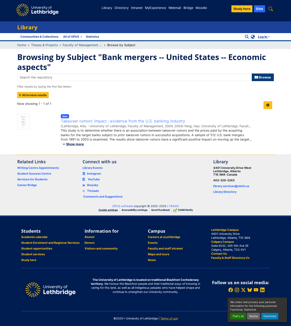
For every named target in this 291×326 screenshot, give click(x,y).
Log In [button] (263, 37)
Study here (28, 260)
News (152, 260)
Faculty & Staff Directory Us (230, 257)
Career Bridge (27, 185)
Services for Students (32, 179)
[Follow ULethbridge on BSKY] (249, 290)
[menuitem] (72, 37)
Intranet (137, 8)
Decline (253, 316)
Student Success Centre (34, 173)
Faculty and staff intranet (165, 248)
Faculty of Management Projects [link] (82, 45)
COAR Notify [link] (185, 209)
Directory (122, 8)
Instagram (94, 173)
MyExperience (155, 8)
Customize (269, 316)
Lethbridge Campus (225, 229)
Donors (90, 242)
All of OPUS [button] (71, 36)
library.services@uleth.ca (231, 186)
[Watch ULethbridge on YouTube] (256, 290)
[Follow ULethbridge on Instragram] (237, 290)
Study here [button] (241, 9)
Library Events (93, 167)
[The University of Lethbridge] (50, 289)
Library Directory (225, 191)
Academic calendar (34, 237)
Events (153, 242)
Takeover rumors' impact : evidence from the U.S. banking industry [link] (123, 121)
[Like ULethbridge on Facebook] (230, 290)
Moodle (201, 8)
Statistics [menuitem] (92, 36)
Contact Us (219, 253)
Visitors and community (101, 248)
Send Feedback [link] (160, 209)
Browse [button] (264, 77)
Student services (33, 254)
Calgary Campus (222, 241)
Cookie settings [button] (108, 209)
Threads (93, 190)
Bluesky (92, 185)
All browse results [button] (34, 95)
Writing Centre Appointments (38, 167)
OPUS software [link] (122, 206)
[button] (271, 9)
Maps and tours (158, 254)
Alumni (89, 237)
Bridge (188, 8)
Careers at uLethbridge (164, 237)
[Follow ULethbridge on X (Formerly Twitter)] (243, 290)
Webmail (174, 8)
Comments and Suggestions (103, 196)
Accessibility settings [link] (134, 209)
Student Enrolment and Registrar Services (50, 242)
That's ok (238, 316)
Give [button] (259, 9)
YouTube (94, 179)
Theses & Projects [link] (44, 45)
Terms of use (169, 318)
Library (107, 8)
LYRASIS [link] (173, 206)
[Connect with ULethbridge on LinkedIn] (262, 290)
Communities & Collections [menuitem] (39, 36)
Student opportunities (36, 248)
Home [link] (21, 45)
